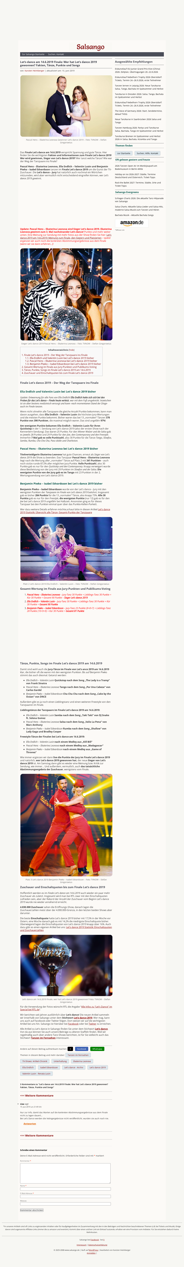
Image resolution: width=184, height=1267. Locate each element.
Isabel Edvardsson (49, 1067)
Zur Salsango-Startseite (33, 54)
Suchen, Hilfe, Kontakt (147, 153)
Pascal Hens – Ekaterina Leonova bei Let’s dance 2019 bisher (61, 360)
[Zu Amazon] (132, 226)
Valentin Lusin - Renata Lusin (36, 1073)
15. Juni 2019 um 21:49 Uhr (31, 1107)
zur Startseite (123, 153)
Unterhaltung (60, 1061)
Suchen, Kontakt (56, 54)
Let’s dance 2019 (83, 1017)
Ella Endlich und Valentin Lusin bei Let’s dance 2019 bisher (59, 358)
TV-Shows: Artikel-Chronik (34, 1061)
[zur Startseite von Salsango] (90, 46)
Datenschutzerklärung (97, 1245)
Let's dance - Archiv (73, 1067)
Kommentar (25, 1161)
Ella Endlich (28, 1067)
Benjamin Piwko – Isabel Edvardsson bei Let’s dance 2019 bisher (63, 364)
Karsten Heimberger (34, 70)
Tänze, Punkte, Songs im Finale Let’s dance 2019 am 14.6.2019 (56, 370)
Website (23, 1201)
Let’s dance (101, 1028)
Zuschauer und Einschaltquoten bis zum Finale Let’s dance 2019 (57, 373)
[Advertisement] (92, 21)
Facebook (73, 1023)
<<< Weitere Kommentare (36, 1095)
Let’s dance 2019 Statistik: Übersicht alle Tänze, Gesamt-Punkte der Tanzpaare (65, 511)
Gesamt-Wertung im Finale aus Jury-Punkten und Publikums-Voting (59, 367)
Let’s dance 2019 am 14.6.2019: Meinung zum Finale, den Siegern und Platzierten (65, 236)
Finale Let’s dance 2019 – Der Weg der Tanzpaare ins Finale (55, 355)
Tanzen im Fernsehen (43, 1037)
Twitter (92, 1023)
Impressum (81, 1245)
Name (23, 1185)
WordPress (93, 1250)
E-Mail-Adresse (27, 1193)
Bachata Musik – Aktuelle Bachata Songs (134, 215)
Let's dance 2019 (98, 1067)
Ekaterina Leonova (82, 1061)
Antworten (30, 1123)
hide (71, 349)
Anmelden (91, 1253)
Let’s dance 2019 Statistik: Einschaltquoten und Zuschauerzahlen (66, 929)
